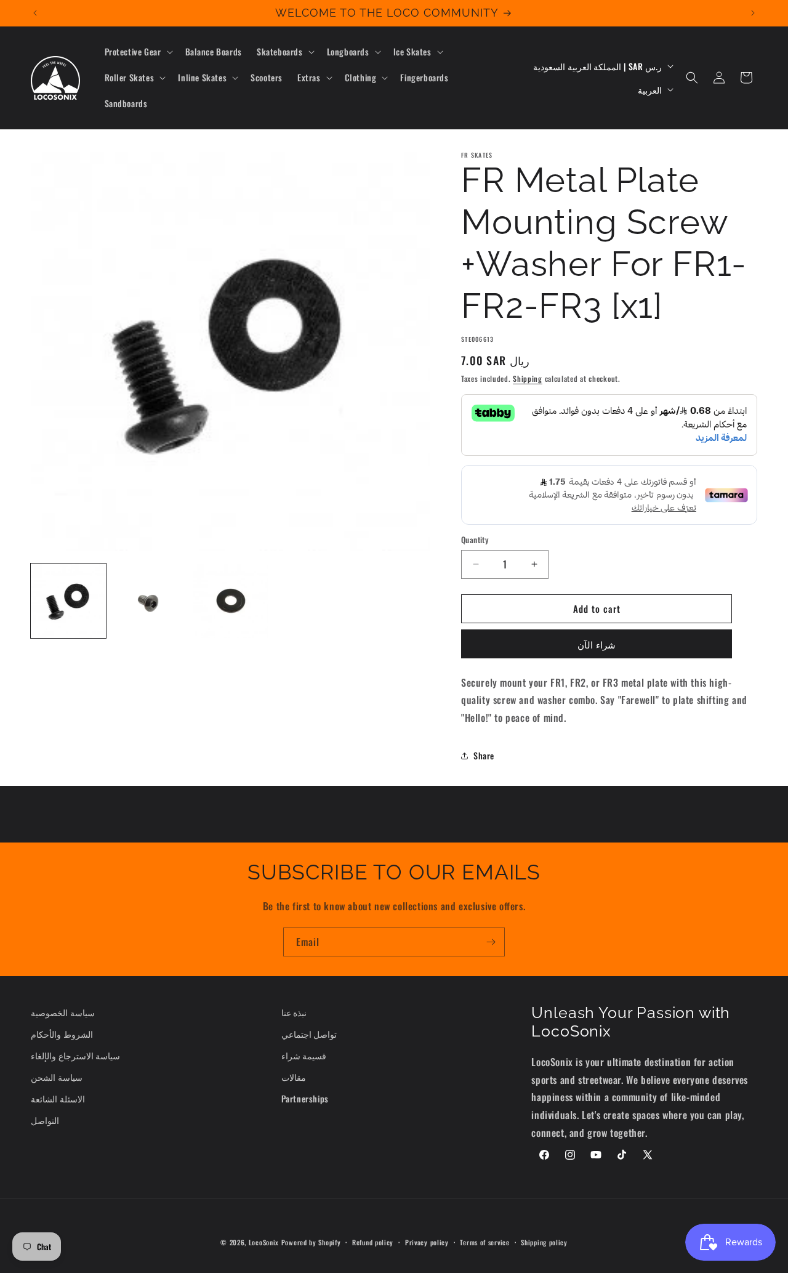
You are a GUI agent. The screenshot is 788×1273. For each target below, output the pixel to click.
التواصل (45, 1119)
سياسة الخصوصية (63, 1012)
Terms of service (484, 1242)
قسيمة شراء (304, 1055)
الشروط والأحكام (62, 1033)
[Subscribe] (490, 941)
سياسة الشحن (56, 1076)
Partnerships (305, 1098)
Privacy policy (427, 1242)
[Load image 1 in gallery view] (68, 601)
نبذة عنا (294, 1012)
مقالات (293, 1076)
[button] (137, 52)
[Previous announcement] (35, 13)
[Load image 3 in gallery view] (230, 601)
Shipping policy (544, 1242)
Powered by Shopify (311, 1242)
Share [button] (483, 755)
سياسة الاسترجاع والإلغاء (75, 1055)
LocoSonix (264, 1242)
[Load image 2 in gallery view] (149, 601)
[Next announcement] (752, 13)
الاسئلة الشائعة (58, 1098)
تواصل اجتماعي (309, 1033)
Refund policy (372, 1242)
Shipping (527, 378)
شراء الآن (596, 644)
